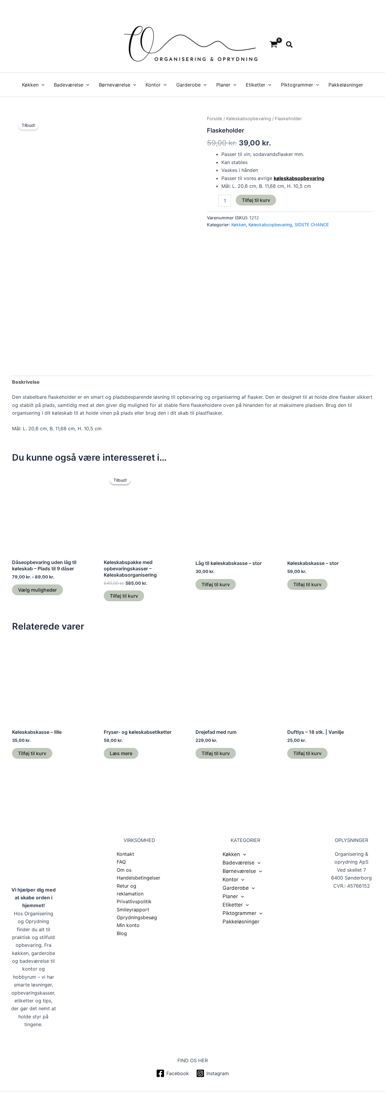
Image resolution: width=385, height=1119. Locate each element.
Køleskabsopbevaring (248, 118)
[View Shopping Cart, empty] (273, 44)
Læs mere (121, 753)
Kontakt (125, 854)
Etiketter (255, 85)
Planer (223, 85)
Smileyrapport (133, 910)
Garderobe (188, 85)
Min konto (128, 925)
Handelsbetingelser (138, 878)
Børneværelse (114, 85)
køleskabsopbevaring (299, 178)
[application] (41, 85)
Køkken (30, 85)
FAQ (121, 862)
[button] (289, 45)
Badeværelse (68, 85)
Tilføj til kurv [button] (124, 596)
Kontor (153, 85)
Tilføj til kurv (256, 200)
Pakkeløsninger (345, 85)
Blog (122, 933)
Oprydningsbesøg (137, 917)
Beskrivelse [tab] (26, 382)
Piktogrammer (297, 85)
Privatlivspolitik (134, 901)
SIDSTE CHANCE (311, 224)
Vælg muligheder (37, 590)
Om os (124, 870)
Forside (214, 118)
